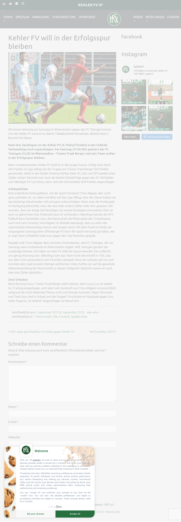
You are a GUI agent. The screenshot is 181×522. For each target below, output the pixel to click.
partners (36, 460)
